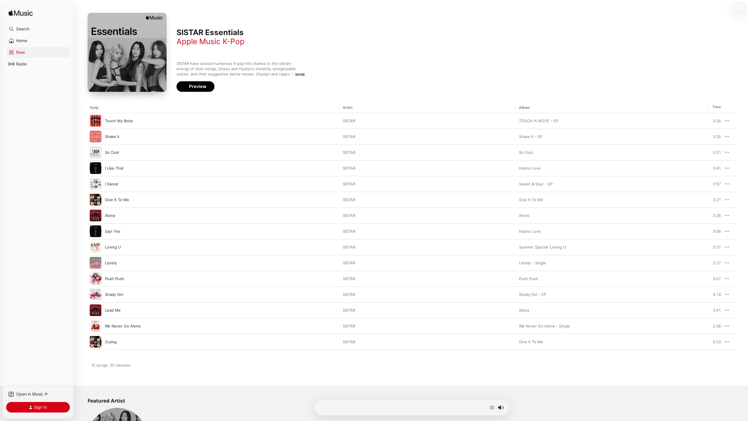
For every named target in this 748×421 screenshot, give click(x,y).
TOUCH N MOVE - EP (538, 120)
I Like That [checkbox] (114, 168)
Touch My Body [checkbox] (119, 120)
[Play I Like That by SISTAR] (95, 168)
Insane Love (530, 168)
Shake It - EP (530, 136)
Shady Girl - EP (532, 294)
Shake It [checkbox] (112, 136)
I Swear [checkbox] (111, 184)
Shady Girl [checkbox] (114, 294)
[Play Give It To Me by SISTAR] (95, 200)
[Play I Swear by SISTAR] (95, 184)
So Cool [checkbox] (112, 152)
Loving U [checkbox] (113, 247)
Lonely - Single (532, 262)
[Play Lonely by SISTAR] (95, 263)
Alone (524, 215)
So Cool (526, 152)
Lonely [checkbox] (111, 262)
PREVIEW (714, 120)
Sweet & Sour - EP (536, 184)
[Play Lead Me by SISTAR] (95, 310)
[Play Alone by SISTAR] (95, 215)
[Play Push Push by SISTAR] (95, 278)
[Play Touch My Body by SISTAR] (95, 121)
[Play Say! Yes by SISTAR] (95, 231)
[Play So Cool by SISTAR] (95, 152)
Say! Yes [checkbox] (112, 231)
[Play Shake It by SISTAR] (95, 136)
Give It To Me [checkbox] (117, 199)
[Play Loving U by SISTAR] (95, 247)
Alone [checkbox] (110, 215)
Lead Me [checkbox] (113, 310)
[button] (38, 29)
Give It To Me (531, 199)
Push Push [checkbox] (114, 278)
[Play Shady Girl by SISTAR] (95, 294)
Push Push (528, 278)
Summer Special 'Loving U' (543, 247)
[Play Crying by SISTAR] (95, 342)
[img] (20, 13)
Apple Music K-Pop (210, 41)
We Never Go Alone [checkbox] (123, 326)
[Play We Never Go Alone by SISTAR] (95, 326)
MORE (300, 75)
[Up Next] (491, 407)
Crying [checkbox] (111, 341)
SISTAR (349, 120)
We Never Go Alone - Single (544, 326)
